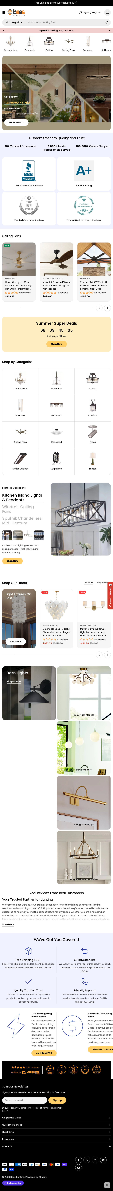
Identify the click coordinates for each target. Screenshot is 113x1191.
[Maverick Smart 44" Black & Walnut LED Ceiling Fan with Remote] (56, 259)
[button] (4, 30)
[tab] (23, 497)
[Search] (107, 22)
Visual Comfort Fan (53, 278)
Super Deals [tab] (104, 582)
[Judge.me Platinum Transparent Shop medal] (61, 1069)
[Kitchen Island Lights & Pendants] (81, 519)
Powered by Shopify (36, 1177)
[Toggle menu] (4, 12)
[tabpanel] (23, 547)
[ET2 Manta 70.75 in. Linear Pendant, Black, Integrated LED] (39, 535)
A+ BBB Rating (84, 185)
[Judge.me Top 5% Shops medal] (85, 1069)
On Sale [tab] (88, 582)
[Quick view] (31, 248)
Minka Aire (10, 278)
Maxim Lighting (50, 625)
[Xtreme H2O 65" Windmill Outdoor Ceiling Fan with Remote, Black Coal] (94, 259)
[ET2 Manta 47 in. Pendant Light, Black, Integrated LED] (18, 535)
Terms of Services (42, 1107)
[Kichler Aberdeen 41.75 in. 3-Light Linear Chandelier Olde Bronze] (7, 535)
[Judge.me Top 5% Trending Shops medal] (96, 1069)
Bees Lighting (17, 1177)
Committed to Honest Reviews (84, 220)
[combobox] (56, 22)
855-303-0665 (86, 1001)
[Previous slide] (99, 308)
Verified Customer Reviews (29, 220)
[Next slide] (107, 308)
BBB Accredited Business (29, 185)
